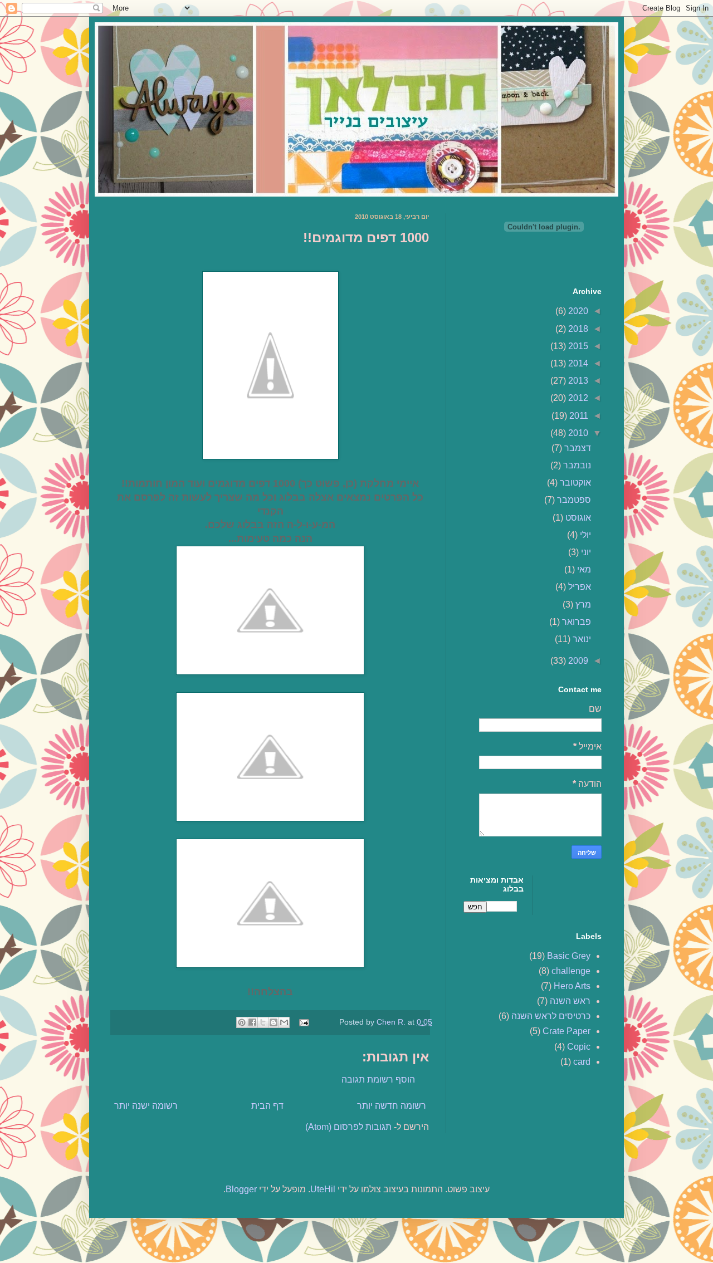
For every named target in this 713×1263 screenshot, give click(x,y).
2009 (577, 660)
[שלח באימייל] (284, 1022)
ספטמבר (573, 500)
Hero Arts (572, 986)
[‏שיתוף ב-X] (262, 1022)
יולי (584, 535)
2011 (577, 415)
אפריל (578, 586)
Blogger (241, 1189)
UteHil (322, 1189)
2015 (577, 346)
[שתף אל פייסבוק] (252, 1022)
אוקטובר (574, 482)
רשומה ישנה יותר (146, 1105)
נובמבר (576, 465)
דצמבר (576, 448)
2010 (577, 433)
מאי (583, 569)
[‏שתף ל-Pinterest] (241, 1022)
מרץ (582, 604)
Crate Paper (566, 1031)
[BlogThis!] (273, 1022)
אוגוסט (577, 517)
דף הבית (267, 1105)
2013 (577, 380)
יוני (585, 552)
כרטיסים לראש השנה (550, 1016)
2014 (577, 363)
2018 (577, 329)
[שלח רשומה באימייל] (305, 1021)
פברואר (575, 621)
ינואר (580, 639)
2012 (577, 398)
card (581, 1061)
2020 (577, 311)
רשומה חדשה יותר (391, 1105)
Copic (578, 1046)
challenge (570, 971)
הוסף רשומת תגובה (378, 1079)
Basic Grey (568, 956)
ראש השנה (570, 1001)
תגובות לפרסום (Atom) (348, 1127)
